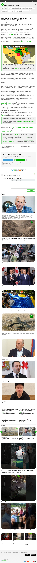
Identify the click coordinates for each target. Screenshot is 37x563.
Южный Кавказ (18, 11)
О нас (2, 554)
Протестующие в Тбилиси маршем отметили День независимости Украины (16, 308)
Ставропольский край (5, 11)
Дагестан (5, 8)
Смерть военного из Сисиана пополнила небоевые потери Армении (15, 332)
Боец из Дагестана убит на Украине (8, 413)
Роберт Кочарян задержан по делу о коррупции (11, 214)
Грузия (3, 8)
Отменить (31, 190)
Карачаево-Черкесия (25, 8)
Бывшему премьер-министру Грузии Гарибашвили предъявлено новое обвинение (17, 285)
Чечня (9, 11)
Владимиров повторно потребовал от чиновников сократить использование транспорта (9, 420)
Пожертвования (20, 554)
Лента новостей (7, 14)
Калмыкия (19, 8)
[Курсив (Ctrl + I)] (14, 180)
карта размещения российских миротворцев (25, 121)
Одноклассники (11, 141)
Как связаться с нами (10, 554)
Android (16, 134)
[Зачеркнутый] (18, 180)
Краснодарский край (32, 8)
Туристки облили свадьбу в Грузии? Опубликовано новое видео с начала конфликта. (17, 529)
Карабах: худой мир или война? (8, 131)
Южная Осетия (13, 11)
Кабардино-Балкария (15, 8)
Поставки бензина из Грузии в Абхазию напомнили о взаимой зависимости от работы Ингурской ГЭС (18, 239)
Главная (2, 14)
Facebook (26, 140)
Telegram (26, 137)
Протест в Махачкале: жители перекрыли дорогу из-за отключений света (15, 501)
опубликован (17, 68)
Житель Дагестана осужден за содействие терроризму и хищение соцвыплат (27, 410)
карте (28, 119)
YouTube (5, 142)
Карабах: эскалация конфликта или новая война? (23, 127)
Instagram (31, 140)
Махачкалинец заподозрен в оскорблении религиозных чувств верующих (10, 410)
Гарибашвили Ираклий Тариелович (9, 381)
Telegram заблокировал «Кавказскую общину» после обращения (6, 542)
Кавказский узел (9, 34)
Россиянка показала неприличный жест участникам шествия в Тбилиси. (29, 542)
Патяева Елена (5, 402)
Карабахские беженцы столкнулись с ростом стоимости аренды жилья (15, 262)
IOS (19, 134)
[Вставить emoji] (21, 180)
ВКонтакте (5, 141)
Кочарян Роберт (5, 359)
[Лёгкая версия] (5, 1)
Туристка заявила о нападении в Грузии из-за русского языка (18, 542)
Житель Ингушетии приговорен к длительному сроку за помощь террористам (25, 420)
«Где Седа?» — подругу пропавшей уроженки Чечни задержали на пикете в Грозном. (17, 471)
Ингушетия (9, 8)
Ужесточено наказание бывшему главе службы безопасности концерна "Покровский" (26, 414)
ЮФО (22, 11)
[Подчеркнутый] (16, 180)
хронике (3, 128)
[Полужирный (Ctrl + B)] (12, 180)
